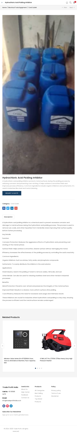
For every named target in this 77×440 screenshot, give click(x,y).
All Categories (39, 390)
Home (4, 8)
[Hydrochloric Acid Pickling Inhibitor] (3, 208)
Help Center (25, 392)
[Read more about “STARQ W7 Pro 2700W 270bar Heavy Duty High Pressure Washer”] (71, 326)
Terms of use (56, 393)
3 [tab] (39, 368)
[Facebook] (3, 405)
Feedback (24, 395)
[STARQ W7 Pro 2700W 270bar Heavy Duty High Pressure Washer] (56, 339)
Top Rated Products (38, 400)
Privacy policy (56, 390)
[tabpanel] (20, 344)
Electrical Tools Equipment (17, 8)
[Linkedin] (11, 405)
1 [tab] (35, 368)
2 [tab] (37, 368)
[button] (73, 2)
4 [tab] (41, 368)
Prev (65, 8)
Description (8, 217)
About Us (24, 389)
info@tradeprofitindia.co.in (11, 401)
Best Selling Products (39, 394)
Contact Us (25, 398)
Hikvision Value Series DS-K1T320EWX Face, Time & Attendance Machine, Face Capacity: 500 (20, 361)
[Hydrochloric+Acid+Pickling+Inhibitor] (7, 208)
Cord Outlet (32, 8)
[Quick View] (35, 329)
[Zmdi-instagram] (7, 405)
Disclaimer (55, 396)
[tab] (8, 217)
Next (71, 8)
